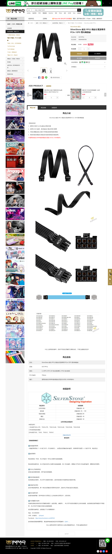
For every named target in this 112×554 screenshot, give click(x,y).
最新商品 (31, 18)
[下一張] (66, 70)
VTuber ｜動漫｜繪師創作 (94, 18)
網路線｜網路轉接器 (12, 70)
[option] (47, 45)
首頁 (31, 23)
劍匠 (65, 13)
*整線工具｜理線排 (12, 55)
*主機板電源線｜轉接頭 (13, 35)
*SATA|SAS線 (11, 46)
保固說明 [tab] (54, 107)
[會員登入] (110, 271)
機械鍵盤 (45, 13)
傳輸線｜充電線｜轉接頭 (13, 58)
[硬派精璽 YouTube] (106, 551)
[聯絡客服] (110, 279)
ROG (39, 13)
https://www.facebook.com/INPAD (45, 518)
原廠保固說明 (67, 435)
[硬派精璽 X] (98, 551)
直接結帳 (79, 53)
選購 (32, 95)
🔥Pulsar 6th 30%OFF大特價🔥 (62, 18)
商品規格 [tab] (43, 107)
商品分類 (14, 18)
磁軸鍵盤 (79, 13)
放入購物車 (97, 53)
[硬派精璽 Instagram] (101, 551)
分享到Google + (42, 77)
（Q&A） (66, 521)
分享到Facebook (39, 77)
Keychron (51, 13)
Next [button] (103, 3)
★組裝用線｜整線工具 (13, 31)
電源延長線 (10, 74)
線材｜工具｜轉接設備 (14, 24)
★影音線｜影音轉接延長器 (13, 66)
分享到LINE (46, 77)
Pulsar (60, 13)
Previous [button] (6, 3)
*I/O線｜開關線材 (12, 52)
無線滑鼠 (34, 13)
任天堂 (69, 13)
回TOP (67, 534)
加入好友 (107, 540)
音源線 (9, 62)
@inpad (41, 515)
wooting (28, 13)
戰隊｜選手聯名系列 (79, 18)
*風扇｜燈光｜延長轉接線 (14, 43)
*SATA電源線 (10, 49)
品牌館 (45, 18)
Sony (74, 13)
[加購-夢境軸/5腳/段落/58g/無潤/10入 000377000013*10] (39, 94)
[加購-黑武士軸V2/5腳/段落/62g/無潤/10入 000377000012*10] (77, 94)
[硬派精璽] (15, 11)
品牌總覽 (9, 28)
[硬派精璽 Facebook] (103, 551)
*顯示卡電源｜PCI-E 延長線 (14, 39)
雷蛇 (56, 13)
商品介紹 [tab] (32, 107)
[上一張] (28, 70)
